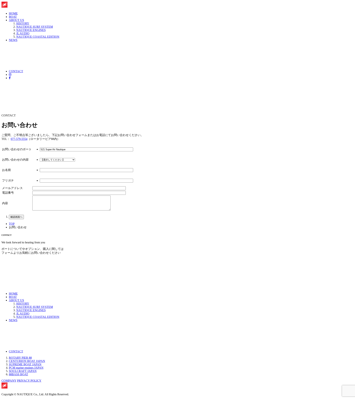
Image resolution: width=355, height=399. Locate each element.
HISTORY (22, 23)
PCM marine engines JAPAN (26, 367)
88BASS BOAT (18, 374)
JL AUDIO (22, 33)
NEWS (13, 40)
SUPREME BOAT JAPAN (25, 364)
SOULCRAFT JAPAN (23, 371)
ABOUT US (16, 20)
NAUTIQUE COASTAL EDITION (37, 36)
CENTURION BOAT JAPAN (27, 361)
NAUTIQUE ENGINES (31, 30)
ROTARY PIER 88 (20, 357)
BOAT (13, 16)
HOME (13, 13)
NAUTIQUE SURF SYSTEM (34, 26)
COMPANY (8, 380)
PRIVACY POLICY (29, 380)
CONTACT (16, 71)
